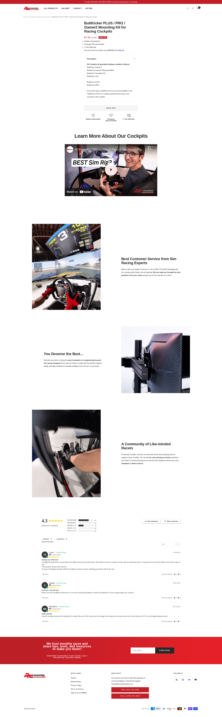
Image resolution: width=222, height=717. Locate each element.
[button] (175, 574)
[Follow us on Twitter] (176, 679)
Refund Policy (76, 682)
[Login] (193, 8)
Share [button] (46, 574)
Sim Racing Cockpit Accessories (39, 17)
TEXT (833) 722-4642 (130, 690)
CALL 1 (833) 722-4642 (130, 696)
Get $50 (88, 8)
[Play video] (111, 170)
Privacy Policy (76, 685)
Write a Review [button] (172, 521)
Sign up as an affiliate (79, 693)
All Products (51, 8)
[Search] (188, 8)
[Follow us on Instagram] (183, 679)
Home (25, 17)
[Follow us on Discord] (189, 679)
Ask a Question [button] (152, 521)
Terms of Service (77, 689)
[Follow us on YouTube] (196, 679)
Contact (77, 8)
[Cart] (197, 8)
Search (73, 678)
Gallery (65, 8)
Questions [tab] (60, 539)
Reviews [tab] (46, 539)
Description (91, 59)
